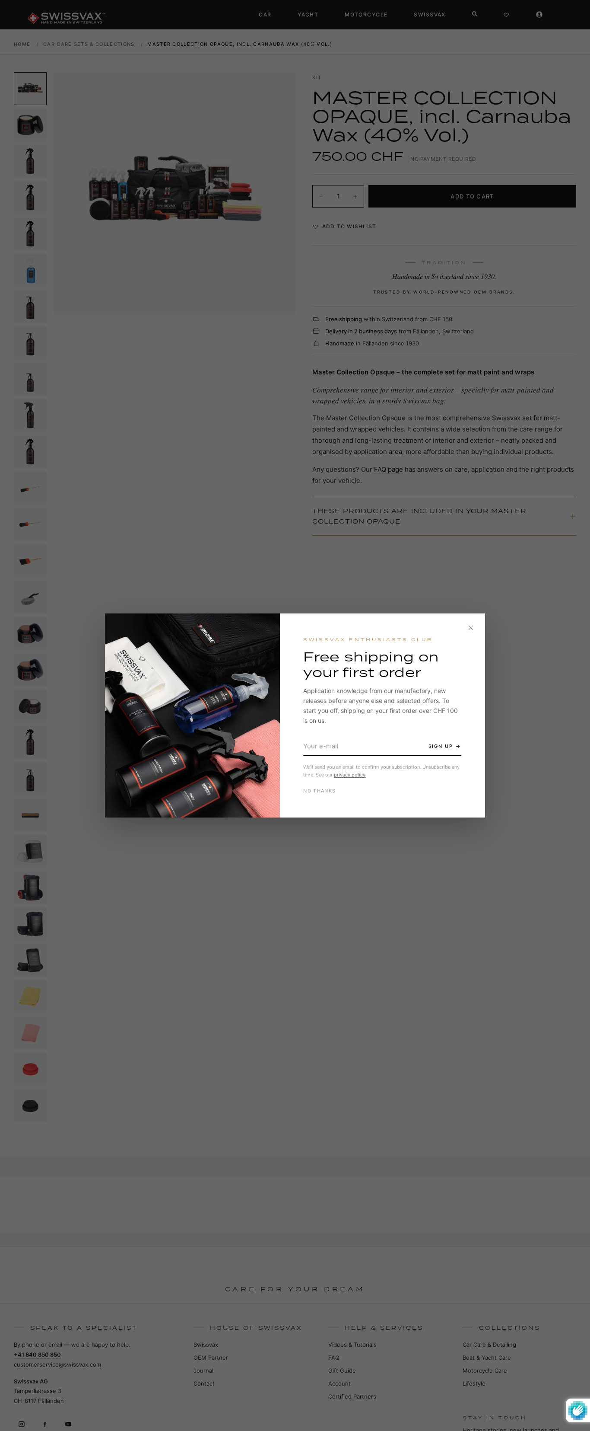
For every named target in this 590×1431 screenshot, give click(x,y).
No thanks (319, 791)
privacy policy (349, 775)
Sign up (441, 746)
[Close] (471, 628)
